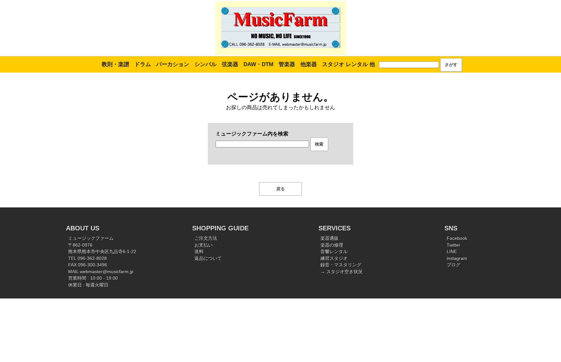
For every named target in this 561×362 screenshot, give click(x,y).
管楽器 (287, 64)
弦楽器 (230, 64)
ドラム (142, 64)
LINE (452, 251)
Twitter (453, 245)
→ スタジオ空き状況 (341, 271)
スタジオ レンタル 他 (348, 64)
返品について (208, 258)
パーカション (172, 64)
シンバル (205, 64)
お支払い (203, 245)
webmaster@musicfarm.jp (106, 271)
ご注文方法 (205, 238)
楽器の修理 (331, 245)
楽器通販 (329, 238)
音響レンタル (334, 251)
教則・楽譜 (115, 64)
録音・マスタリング (340, 265)
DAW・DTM (258, 64)
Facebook (457, 238)
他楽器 (308, 64)
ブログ (453, 265)
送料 (199, 251)
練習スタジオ (334, 258)
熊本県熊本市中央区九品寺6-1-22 (102, 251)
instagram (457, 258)
